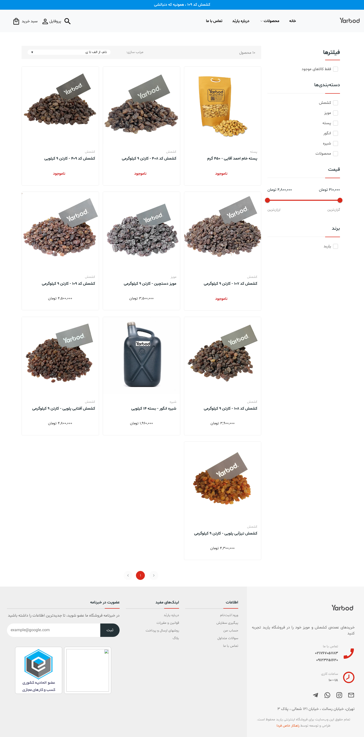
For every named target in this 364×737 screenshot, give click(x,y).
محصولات (271, 21)
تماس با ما (214, 21)
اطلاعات (232, 602)
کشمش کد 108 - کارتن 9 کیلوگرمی (230, 408)
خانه (292, 21)
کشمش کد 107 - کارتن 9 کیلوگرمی (230, 283)
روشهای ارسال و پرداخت (162, 630)
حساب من (230, 630)
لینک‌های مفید (167, 602)
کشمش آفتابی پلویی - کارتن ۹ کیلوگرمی (63, 408)
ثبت (109, 630)
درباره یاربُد (240, 21)
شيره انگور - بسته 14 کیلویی (153, 408)
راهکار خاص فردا (288, 725)
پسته (253, 152)
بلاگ (176, 638)
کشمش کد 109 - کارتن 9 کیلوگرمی (68, 283)
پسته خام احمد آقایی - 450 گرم (232, 158)
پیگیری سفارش (227, 623)
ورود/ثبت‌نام (229, 615)
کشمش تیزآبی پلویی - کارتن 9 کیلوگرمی (225, 533)
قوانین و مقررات (167, 623)
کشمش (171, 152)
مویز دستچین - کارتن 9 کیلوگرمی (150, 283)
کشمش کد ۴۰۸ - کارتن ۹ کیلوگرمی (149, 158)
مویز (173, 277)
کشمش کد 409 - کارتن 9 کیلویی (69, 158)
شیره (173, 402)
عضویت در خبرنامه (105, 602)
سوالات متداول (227, 638)
